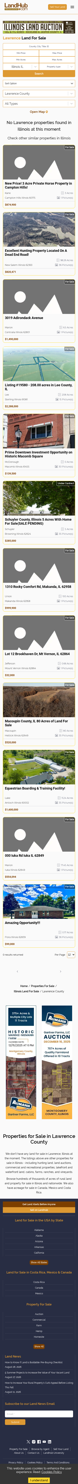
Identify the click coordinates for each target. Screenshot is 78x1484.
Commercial (39, 1320)
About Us (19, 1453)
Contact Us (33, 1453)
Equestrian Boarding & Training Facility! (35, 788)
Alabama (39, 1230)
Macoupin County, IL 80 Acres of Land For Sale (36, 723)
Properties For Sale (42, 986)
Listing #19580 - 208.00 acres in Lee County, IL (38, 387)
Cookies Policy (51, 1472)
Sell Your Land (57, 7)
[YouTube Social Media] (44, 1441)
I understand (39, 1480)
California (39, 1252)
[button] (17, 971)
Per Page (60, 954)
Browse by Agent (40, 1449)
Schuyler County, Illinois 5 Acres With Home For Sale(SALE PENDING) (38, 521)
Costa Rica (39, 1282)
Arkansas (39, 1247)
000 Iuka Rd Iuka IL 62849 (24, 855)
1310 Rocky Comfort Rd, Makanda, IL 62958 (38, 587)
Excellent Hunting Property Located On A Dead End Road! (36, 253)
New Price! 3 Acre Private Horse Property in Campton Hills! (38, 185)
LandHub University (53, 1453)
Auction (39, 1314)
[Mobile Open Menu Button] (72, 7)
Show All (39, 1346)
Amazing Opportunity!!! (22, 923)
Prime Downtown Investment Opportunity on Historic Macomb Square (38, 454)
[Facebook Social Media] (39, 1441)
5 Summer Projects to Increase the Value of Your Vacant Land (37, 1372)
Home (24, 986)
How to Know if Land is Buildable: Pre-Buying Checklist (33, 1362)
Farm (39, 1325)
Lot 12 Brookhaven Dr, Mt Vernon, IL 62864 (37, 654)
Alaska (39, 1235)
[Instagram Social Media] (33, 1441)
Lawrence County (53, 991)
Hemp (39, 1331)
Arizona (39, 1241)
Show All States (39, 1262)
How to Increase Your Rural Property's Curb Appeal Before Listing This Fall (39, 1385)
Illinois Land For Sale (26, 991)
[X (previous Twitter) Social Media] (28, 1441)
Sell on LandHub (39, 1210)
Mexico (39, 1293)
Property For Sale (18, 1449)
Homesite (39, 1337)
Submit (15, 1422)
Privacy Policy (16, 1462)
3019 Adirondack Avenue (24, 318)
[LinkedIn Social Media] (49, 1441)
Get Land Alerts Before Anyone (39, 1204)
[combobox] (5, 67)
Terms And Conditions (58, 1462)
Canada (39, 1288)
